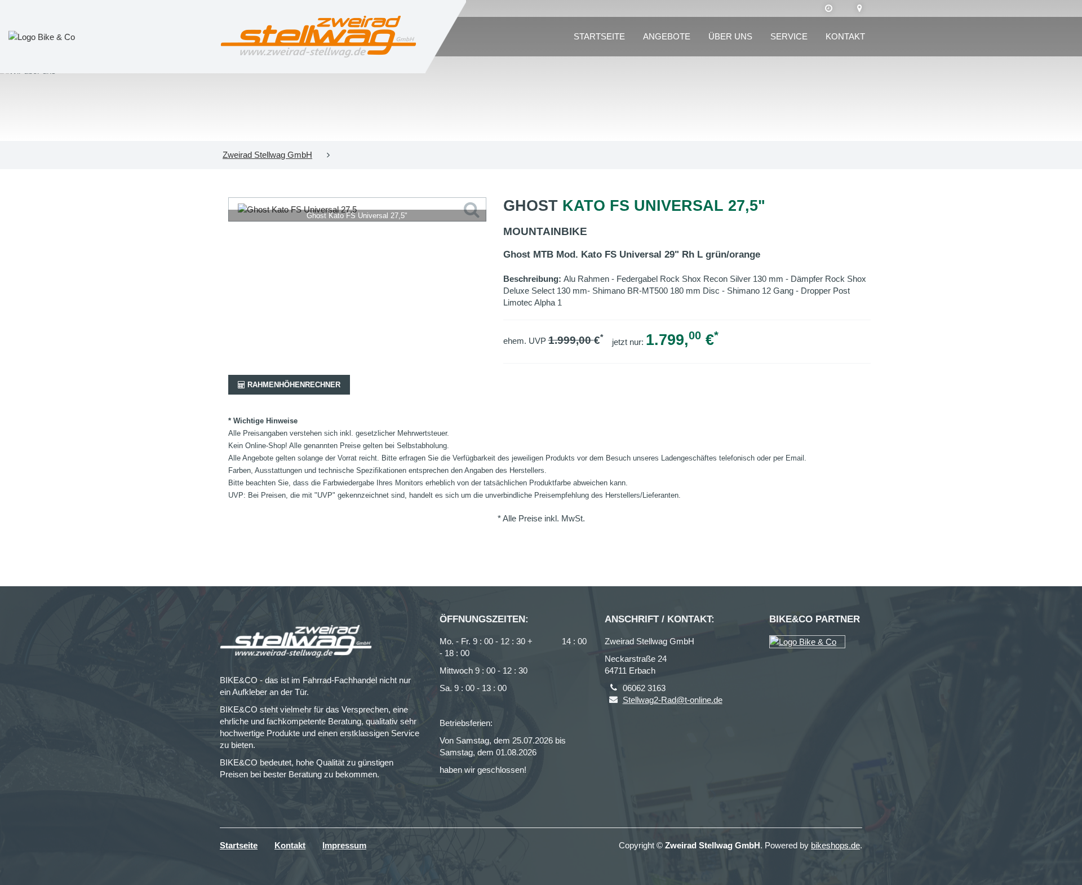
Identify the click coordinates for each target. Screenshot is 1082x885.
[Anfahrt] (859, 8)
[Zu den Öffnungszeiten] (828, 8)
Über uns (730, 36)
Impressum (344, 845)
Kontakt (845, 36)
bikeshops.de (835, 845)
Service (789, 36)
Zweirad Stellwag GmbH (267, 155)
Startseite (599, 36)
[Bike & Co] (807, 641)
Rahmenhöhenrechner (292, 384)
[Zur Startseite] (318, 36)
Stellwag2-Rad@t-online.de (672, 700)
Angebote (666, 36)
